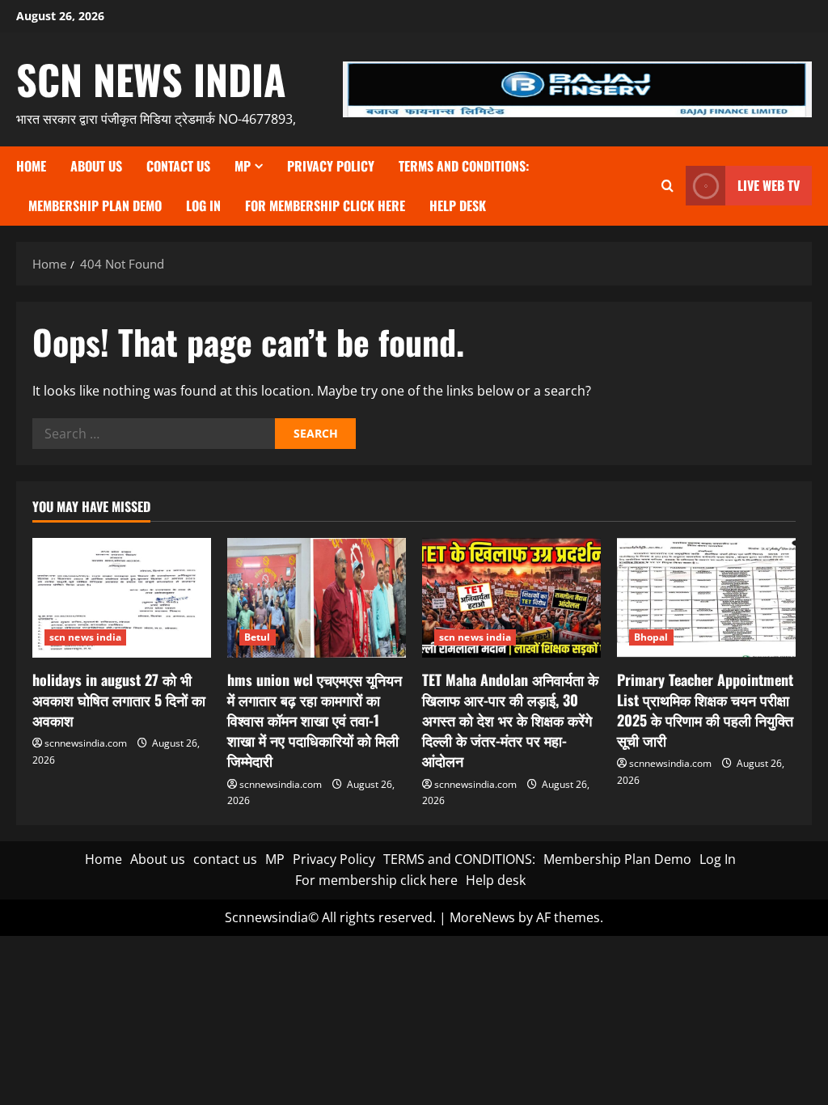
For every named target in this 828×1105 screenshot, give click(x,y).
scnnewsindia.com (85, 743)
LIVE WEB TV (768, 185)
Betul (257, 637)
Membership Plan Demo (95, 205)
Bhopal (651, 637)
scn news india (151, 78)
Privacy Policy (330, 166)
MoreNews (482, 917)
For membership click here (325, 205)
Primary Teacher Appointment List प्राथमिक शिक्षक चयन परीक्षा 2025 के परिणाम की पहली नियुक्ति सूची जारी (705, 710)
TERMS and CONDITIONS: (464, 166)
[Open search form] (667, 185)
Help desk (457, 205)
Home (31, 166)
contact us (178, 166)
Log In (203, 205)
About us (96, 166)
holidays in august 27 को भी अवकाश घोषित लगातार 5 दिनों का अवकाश (118, 699)
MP (242, 166)
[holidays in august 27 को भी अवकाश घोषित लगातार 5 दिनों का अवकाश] (121, 597)
